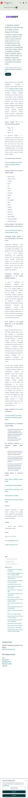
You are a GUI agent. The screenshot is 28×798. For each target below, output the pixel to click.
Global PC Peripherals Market (14, 614)
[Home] (6, 3)
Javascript (4, 665)
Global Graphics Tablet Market (14, 627)
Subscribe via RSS (6, 661)
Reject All (14, 791)
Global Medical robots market (14, 584)
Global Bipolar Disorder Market (14, 623)
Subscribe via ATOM (7, 663)
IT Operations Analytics (10, 561)
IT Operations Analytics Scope (11, 563)
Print (3, 657)
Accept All (14, 795)
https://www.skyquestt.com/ (8, 649)
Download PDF (5, 659)
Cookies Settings (14, 788)
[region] (14, 788)
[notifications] (23, 3)
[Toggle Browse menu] (23, 7)
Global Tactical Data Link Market (15, 625)
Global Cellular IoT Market (14, 597)
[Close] (25, 780)
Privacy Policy (6, 785)
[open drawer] (26, 3)
